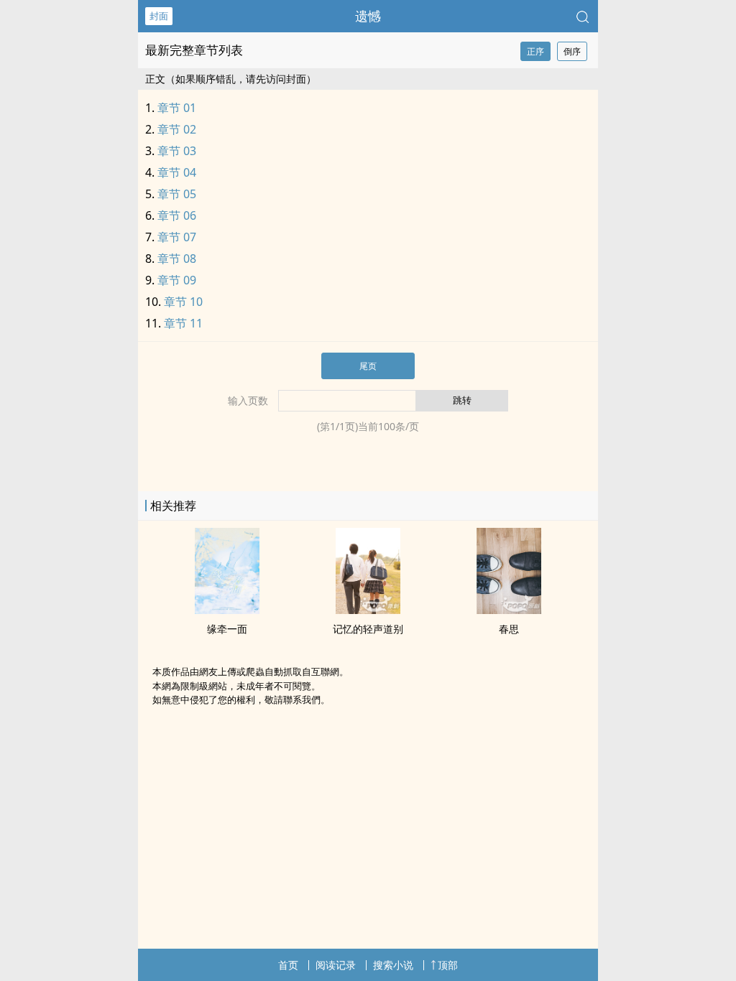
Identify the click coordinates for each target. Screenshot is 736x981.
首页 (288, 965)
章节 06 (176, 215)
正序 (535, 51)
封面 (159, 15)
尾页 (368, 366)
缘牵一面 (227, 629)
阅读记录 (336, 965)
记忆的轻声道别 (368, 629)
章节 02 (176, 129)
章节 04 (176, 172)
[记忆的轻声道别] (368, 610)
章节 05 (176, 194)
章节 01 (176, 108)
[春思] (509, 610)
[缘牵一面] (227, 610)
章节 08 (176, 258)
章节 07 (176, 237)
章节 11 (183, 323)
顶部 (448, 965)
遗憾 (368, 15)
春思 (509, 629)
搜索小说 (393, 965)
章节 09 (176, 280)
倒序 (572, 51)
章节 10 (183, 302)
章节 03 (176, 151)
